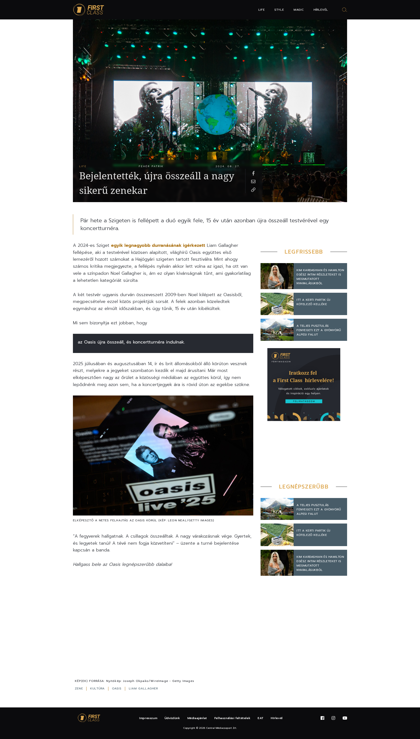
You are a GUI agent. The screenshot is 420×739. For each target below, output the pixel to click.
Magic (299, 10)
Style (279, 10)
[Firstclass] (89, 10)
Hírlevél (321, 10)
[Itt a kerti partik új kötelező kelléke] (277, 304)
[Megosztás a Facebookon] (253, 173)
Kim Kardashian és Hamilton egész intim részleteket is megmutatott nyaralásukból (320, 276)
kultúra (98, 688)
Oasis (117, 688)
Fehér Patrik (151, 166)
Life (261, 10)
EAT (260, 718)
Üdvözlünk (172, 718)
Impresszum (148, 718)
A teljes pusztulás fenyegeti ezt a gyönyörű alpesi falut (319, 330)
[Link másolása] (253, 189)
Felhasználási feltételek (232, 718)
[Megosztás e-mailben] (253, 181)
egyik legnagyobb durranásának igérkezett (158, 245)
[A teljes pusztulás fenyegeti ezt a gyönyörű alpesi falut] (277, 330)
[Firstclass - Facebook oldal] (322, 718)
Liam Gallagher (143, 688)
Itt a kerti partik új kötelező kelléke (313, 302)
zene (79, 688)
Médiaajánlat (197, 718)
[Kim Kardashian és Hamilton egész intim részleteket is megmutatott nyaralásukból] (277, 276)
